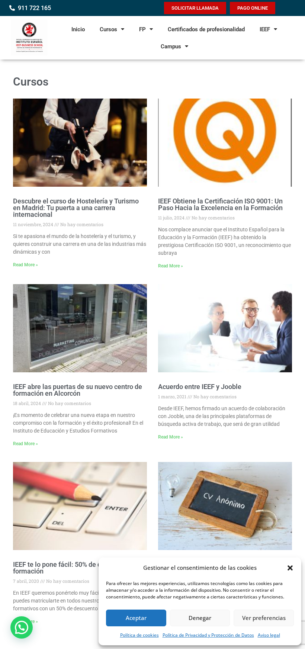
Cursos (108, 29)
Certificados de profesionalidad (206, 29)
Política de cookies (139, 635)
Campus (171, 46)
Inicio (78, 29)
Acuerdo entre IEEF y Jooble (199, 387)
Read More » (25, 264)
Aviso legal (269, 635)
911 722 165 (34, 8)
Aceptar (136, 617)
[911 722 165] (12, 8)
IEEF (265, 29)
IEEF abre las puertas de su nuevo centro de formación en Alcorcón (77, 390)
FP (142, 29)
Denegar (200, 617)
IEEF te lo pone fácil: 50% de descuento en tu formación (79, 567)
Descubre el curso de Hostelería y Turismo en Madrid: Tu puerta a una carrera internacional (76, 207)
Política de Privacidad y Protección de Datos (208, 635)
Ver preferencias (264, 617)
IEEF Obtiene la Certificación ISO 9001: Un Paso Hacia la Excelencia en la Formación (220, 204)
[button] (290, 568)
